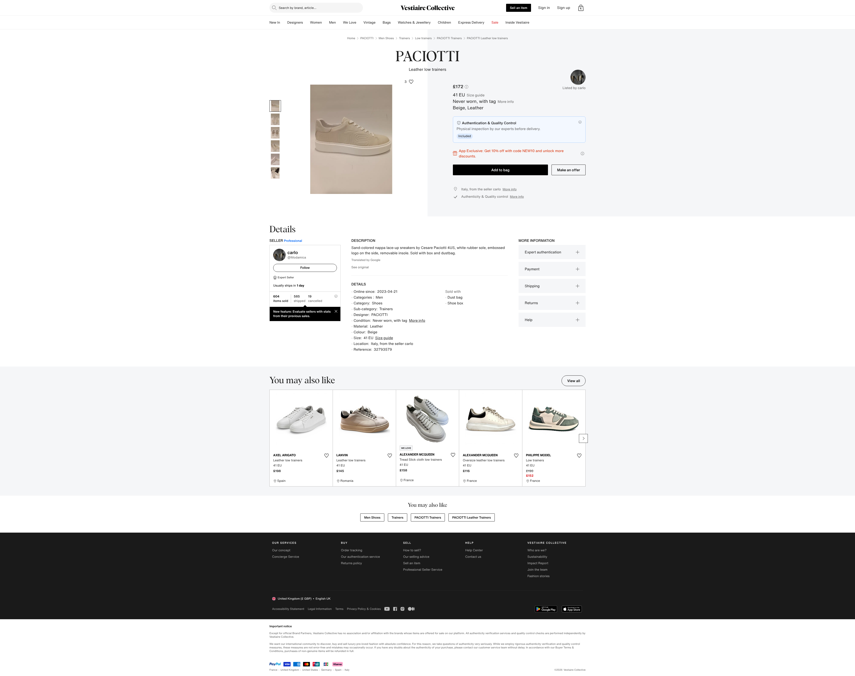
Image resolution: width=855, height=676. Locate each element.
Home (351, 38)
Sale (494, 22)
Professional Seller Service (422, 569)
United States (310, 670)
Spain (338, 670)
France (273, 670)
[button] (581, 8)
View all (573, 380)
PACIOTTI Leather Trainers (471, 517)
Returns (531, 302)
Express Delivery (471, 22)
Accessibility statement (288, 609)
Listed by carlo (574, 88)
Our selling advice (416, 556)
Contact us (473, 556)
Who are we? (537, 550)
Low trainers (423, 38)
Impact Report (537, 563)
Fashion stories (538, 576)
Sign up (563, 7)
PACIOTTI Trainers (449, 38)
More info (506, 101)
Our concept (281, 550)
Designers (295, 22)
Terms (339, 609)
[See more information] (582, 153)
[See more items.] (583, 438)
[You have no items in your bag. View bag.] (581, 8)
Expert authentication (543, 252)
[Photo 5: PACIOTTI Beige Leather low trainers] (275, 159)
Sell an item (518, 7)
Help (529, 319)
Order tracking (351, 550)
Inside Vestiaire (517, 22)
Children (444, 22)
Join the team (537, 569)
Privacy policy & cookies (364, 609)
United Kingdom (290, 670)
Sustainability (537, 556)
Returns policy (351, 563)
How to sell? (412, 550)
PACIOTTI (366, 38)
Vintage (369, 22)
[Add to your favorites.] (326, 455)
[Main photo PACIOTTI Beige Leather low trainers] (275, 106)
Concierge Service (285, 556)
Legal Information (320, 609)
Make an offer (568, 170)
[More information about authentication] (580, 122)
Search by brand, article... (297, 7)
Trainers (404, 38)
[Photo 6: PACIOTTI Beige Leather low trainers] (275, 173)
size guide (475, 95)
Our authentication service (360, 556)
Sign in (544, 7)
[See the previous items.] (271, 438)
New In (274, 22)
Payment (532, 269)
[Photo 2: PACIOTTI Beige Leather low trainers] (275, 119)
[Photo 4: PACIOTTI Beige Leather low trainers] (275, 146)
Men (332, 22)
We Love (349, 22)
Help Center (474, 550)
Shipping (532, 286)
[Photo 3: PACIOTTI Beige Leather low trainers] (275, 132)
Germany (326, 670)
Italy (347, 670)
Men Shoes (386, 38)
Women (316, 22)
